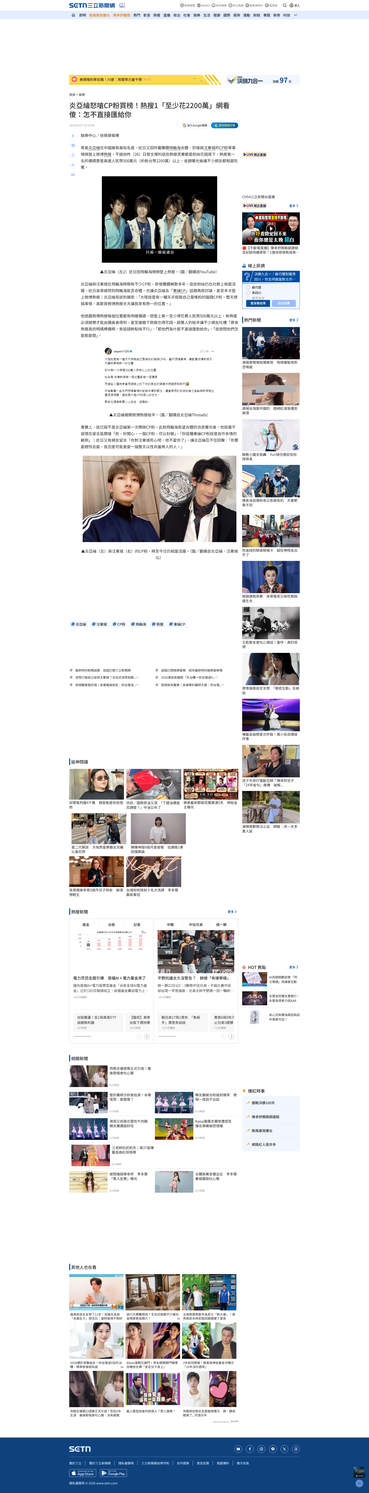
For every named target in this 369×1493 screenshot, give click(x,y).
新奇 (276, 14)
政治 (176, 14)
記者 (137, 924)
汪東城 (209, 147)
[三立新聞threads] (296, 1449)
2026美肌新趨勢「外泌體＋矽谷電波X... (188, 677)
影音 (146, 14)
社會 (186, 14)
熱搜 (156, 14)
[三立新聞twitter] (284, 1449)
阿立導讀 (238, 5)
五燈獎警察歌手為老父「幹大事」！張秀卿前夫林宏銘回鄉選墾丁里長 (209, 1316)
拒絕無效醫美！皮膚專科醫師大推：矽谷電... (191, 685)
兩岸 (236, 14)
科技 (286, 14)
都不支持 (258, 298)
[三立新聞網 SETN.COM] (73, 15)
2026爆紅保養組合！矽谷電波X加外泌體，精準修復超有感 (96, 1365)
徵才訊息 (243, 1463)
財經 (256, 14)
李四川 (256, 293)
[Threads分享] (73, 155)
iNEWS (205, 5)
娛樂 (196, 14)
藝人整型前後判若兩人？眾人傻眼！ (151, 1411)
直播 (166, 14)
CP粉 (223, 147)
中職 (170, 924)
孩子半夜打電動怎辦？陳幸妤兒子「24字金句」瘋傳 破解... (268, 782)
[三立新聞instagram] (261, 1449)
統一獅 (221, 924)
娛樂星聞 (189, 5)
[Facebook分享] (73, 136)
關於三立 (75, 1463)
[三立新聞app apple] (82, 1473)
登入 (297, 5)
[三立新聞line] (273, 1449)
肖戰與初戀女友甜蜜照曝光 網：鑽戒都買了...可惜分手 (209, 1413)
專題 (266, 14)
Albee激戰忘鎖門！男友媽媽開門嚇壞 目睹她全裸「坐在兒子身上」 (152, 1365)
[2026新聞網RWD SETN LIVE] (122, 5)
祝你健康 (221, 5)
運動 (246, 14)
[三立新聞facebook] (249, 1449)
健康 (216, 14)
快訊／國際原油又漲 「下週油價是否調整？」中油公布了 (153, 805)
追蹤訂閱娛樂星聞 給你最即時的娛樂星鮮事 (192, 670)
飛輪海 (175, 147)
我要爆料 (223, 1463)
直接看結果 (258, 303)
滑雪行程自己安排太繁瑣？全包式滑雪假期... (105, 677)
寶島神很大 (256, 5)
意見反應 (203, 1463)
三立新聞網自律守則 (155, 1463)
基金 (85, 924)
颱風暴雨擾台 (99, 14)
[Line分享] (73, 145)
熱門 (136, 14)
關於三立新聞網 (100, 1463)
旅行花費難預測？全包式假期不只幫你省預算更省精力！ (152, 1316)
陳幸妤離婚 (121, 14)
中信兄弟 (196, 924)
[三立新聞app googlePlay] (113, 1473)
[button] (284, 5)
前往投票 (284, 303)
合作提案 (183, 1463)
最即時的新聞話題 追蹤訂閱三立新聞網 (103, 670)
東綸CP (179, 290)
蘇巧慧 (256, 287)
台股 (111, 924)
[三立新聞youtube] (238, 1449)
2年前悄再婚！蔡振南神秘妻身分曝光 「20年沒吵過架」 (209, 1365)
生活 (206, 14)
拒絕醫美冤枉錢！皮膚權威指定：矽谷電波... (105, 685)
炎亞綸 (94, 147)
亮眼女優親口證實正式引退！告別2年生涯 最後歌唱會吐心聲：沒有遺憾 (95, 1413)
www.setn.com (107, 1483)
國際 (226, 14)
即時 (82, 14)
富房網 (273, 5)
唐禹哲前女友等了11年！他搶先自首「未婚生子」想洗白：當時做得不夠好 (96, 1316)
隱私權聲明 (126, 1463)
